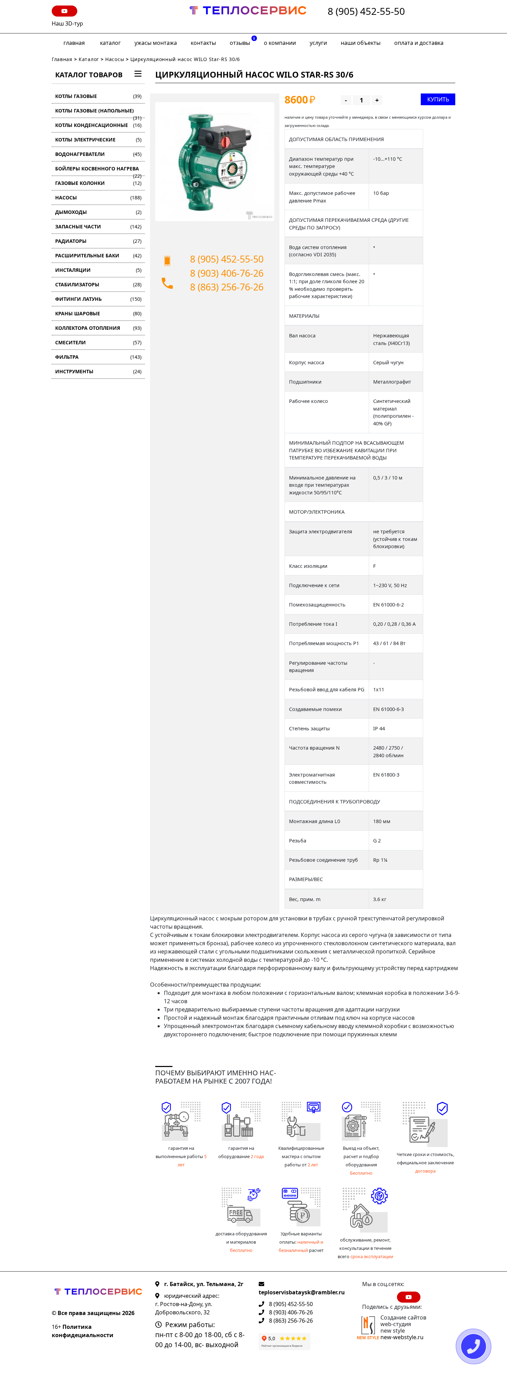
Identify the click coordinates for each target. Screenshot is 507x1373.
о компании (280, 43)
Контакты (203, 43)
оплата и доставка (419, 43)
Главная (74, 43)
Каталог (110, 43)
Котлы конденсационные (98, 125)
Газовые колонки (98, 183)
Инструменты (98, 371)
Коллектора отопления (98, 328)
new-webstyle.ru (402, 1337)
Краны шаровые (98, 313)
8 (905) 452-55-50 (366, 12)
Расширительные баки (98, 255)
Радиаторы (98, 241)
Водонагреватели (98, 154)
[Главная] (248, 17)
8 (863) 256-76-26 (227, 286)
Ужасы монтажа (156, 43)
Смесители (98, 342)
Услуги (318, 43)
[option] (214, 161)
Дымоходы (98, 212)
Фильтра (98, 357)
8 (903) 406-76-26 (227, 273)
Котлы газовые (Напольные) (98, 112)
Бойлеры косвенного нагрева (98, 170)
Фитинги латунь (98, 299)
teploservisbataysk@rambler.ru (302, 1292)
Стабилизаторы (98, 284)
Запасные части (98, 226)
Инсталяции (98, 270)
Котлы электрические (98, 139)
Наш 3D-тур (67, 23)
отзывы (242, 41)
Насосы (114, 59)
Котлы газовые (98, 96)
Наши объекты (360, 43)
